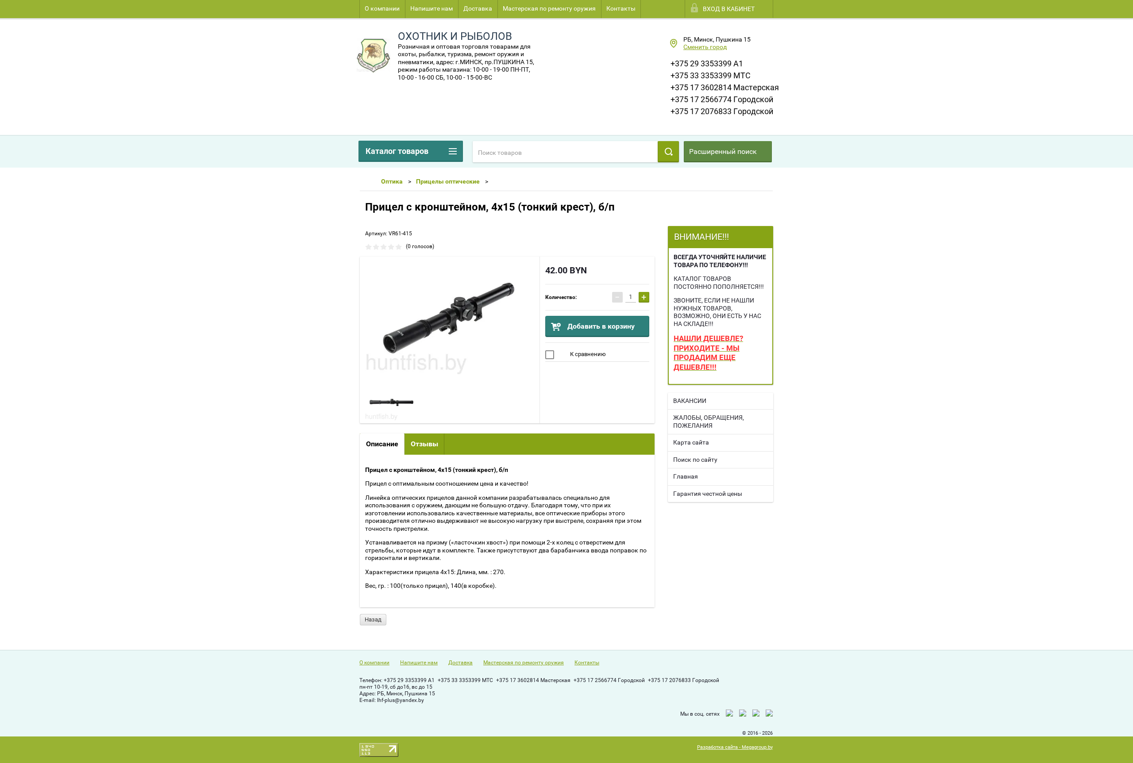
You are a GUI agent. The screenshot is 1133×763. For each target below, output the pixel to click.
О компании (382, 8)
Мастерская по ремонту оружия (549, 8)
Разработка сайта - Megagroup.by (735, 747)
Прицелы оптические (448, 181)
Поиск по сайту (695, 459)
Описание (382, 444)
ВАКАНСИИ (689, 400)
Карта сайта (691, 442)
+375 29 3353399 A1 (707, 63)
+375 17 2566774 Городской (722, 99)
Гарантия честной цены (707, 493)
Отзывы (424, 444)
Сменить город (705, 46)
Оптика (392, 181)
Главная (685, 476)
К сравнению (587, 354)
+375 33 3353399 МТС (711, 75)
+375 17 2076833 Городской (722, 111)
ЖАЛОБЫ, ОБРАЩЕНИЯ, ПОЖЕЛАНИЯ (708, 421)
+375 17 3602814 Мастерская (725, 87)
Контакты (621, 8)
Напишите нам (431, 8)
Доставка (477, 8)
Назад (373, 619)
